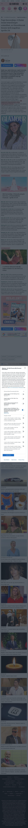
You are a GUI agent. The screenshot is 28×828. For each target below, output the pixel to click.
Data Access (14, 459)
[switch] (23, 394)
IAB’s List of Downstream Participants (15, 387)
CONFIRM (8, 455)
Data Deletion (6, 459)
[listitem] (14, 391)
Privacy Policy (21, 459)
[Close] (25, 368)
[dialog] (14, 414)
